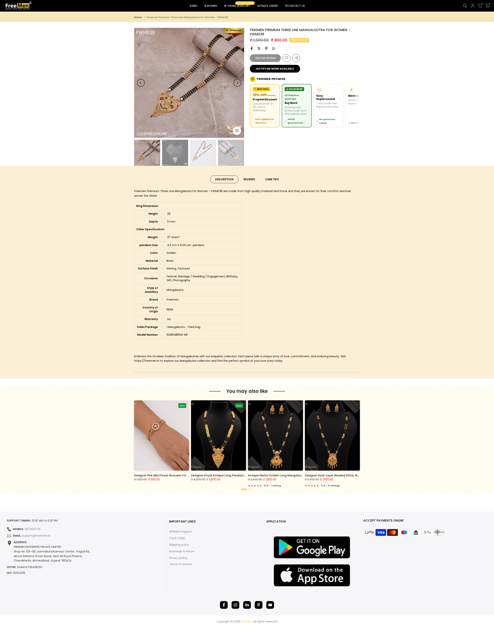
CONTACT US (296, 6)
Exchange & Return (182, 551)
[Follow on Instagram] (235, 605)
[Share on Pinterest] (266, 48)
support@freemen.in (36, 536)
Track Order (177, 538)
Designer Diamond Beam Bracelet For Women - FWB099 (347, 475)
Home (138, 17)
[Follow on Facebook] (224, 605)
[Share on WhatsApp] (273, 48)
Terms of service (180, 564)
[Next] (237, 83)
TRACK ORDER (269, 6)
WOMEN (212, 6)
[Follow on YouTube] (270, 605)
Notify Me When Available (275, 68)
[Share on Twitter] (259, 48)
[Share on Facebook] (251, 48)
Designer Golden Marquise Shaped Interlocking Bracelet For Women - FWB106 (248, 475)
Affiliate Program (180, 532)
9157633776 (32, 529)
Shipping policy (179, 545)
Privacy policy (178, 558)
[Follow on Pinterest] (258, 605)
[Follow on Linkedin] (247, 605)
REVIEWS (249, 179)
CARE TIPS (272, 179)
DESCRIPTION (224, 179)
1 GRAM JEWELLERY (240, 5)
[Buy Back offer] (296, 105)
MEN (194, 6)
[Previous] (141, 83)
